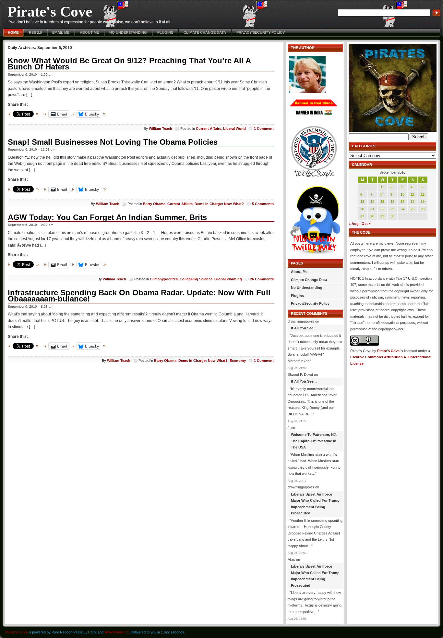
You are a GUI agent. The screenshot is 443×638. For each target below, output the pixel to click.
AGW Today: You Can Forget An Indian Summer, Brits (107, 217)
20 (362, 209)
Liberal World (234, 128)
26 (423, 209)
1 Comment (264, 128)
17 (402, 201)
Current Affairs (208, 128)
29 (382, 216)
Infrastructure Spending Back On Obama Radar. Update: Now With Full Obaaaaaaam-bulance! (139, 295)
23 (392, 209)
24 (402, 209)
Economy (238, 360)
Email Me (60, 32)
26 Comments (262, 279)
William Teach (160, 128)
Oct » (366, 224)
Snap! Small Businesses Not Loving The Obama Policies (113, 142)
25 (412, 209)
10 (402, 194)
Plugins (165, 32)
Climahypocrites (164, 279)
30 (392, 216)
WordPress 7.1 (116, 632)
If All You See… (304, 328)
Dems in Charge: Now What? (219, 204)
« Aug (354, 224)
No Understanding (128, 32)
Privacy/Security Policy (260, 32)
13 (362, 201)
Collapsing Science (196, 279)
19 (423, 201)
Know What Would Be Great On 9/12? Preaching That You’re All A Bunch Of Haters (129, 63)
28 (372, 216)
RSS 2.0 (35, 32)
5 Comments (263, 204)
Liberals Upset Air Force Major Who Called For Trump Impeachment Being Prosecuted (315, 503)
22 (382, 209)
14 (372, 201)
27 (362, 216)
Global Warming (228, 279)
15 (382, 201)
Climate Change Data (205, 32)
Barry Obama (154, 204)
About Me (89, 32)
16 (392, 201)
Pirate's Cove (49, 11)
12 (423, 194)
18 (412, 201)
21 (372, 209)
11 (412, 194)
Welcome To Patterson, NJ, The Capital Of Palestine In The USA (314, 441)
